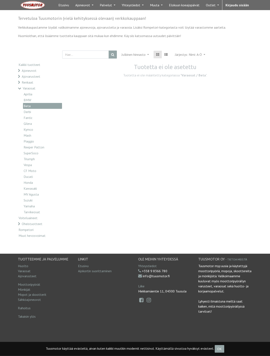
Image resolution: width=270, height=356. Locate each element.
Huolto (23, 266)
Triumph (29, 159)
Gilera (28, 123)
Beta (27, 106)
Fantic (28, 118)
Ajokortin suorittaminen (95, 271)
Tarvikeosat (32, 212)
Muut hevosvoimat (32, 235)
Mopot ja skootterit (32, 294)
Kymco (28, 129)
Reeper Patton (34, 147)
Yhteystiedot (147, 266)
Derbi (27, 112)
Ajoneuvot (29, 70)
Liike (141, 286)
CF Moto (30, 171)
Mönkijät (24, 289)
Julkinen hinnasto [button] (134, 54)
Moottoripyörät (29, 284)
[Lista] (166, 54)
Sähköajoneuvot (29, 299)
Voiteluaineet (28, 218)
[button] (190, 54)
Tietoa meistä (237, 259)
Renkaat (27, 82)
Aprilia (28, 94)
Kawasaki (30, 188)
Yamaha (29, 206)
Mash (27, 135)
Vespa (28, 165)
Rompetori (26, 230)
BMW (27, 100)
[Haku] (113, 55)
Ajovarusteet (31, 76)
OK (219, 349)
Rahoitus (24, 308)
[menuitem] (63, 5)
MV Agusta (31, 194)
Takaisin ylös (27, 316)
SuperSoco (31, 153)
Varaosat (29, 88)
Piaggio (29, 141)
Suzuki (28, 200)
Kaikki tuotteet (29, 65)
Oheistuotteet (32, 224)
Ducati (28, 177)
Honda (28, 182)
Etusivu (83, 266)
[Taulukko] (158, 54)
